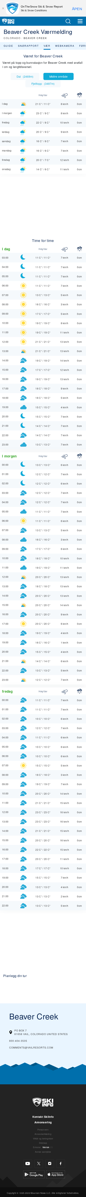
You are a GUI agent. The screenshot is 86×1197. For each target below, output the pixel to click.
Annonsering (43, 1122)
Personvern (43, 1129)
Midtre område (58, 76)
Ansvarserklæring (43, 1133)
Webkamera (64, 45)
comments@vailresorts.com (31, 1047)
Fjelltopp (43, 84)
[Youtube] (27, 1163)
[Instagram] (49, 1163)
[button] (68, 21)
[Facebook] (60, 1163)
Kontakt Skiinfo (43, 1117)
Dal (25, 76)
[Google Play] (34, 1174)
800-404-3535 (18, 1040)
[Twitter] (38, 1163)
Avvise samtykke (43, 1151)
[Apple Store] (55, 1174)
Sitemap (43, 1142)
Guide (8, 45)
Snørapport (28, 45)
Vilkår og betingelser (43, 1138)
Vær (47, 45)
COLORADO (12, 38)
